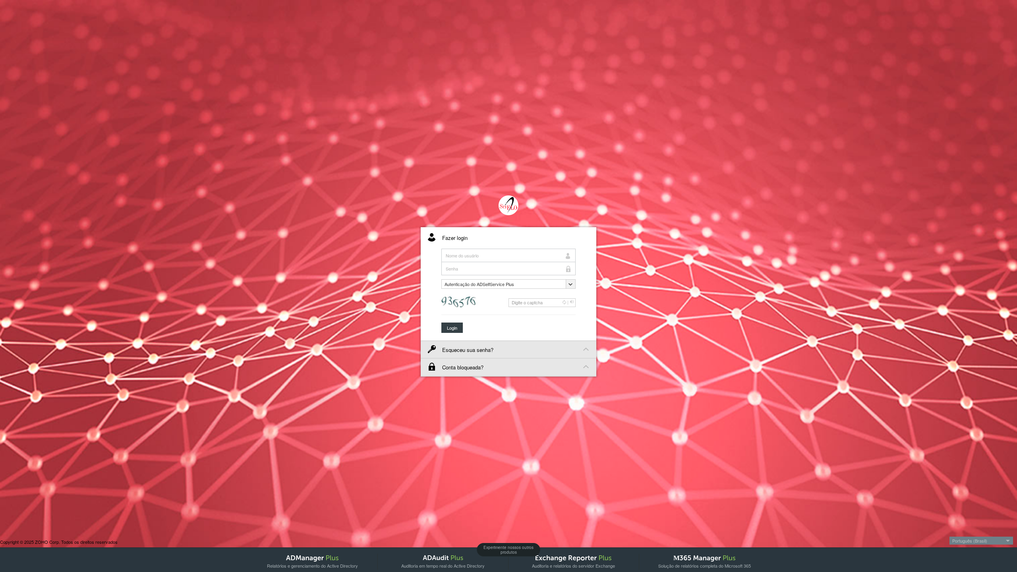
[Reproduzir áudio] (572, 302)
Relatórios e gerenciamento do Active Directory (312, 565)
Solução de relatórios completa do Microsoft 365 (704, 565)
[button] (508, 284)
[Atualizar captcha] (564, 302)
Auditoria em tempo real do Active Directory (443, 565)
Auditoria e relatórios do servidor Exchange (573, 565)
